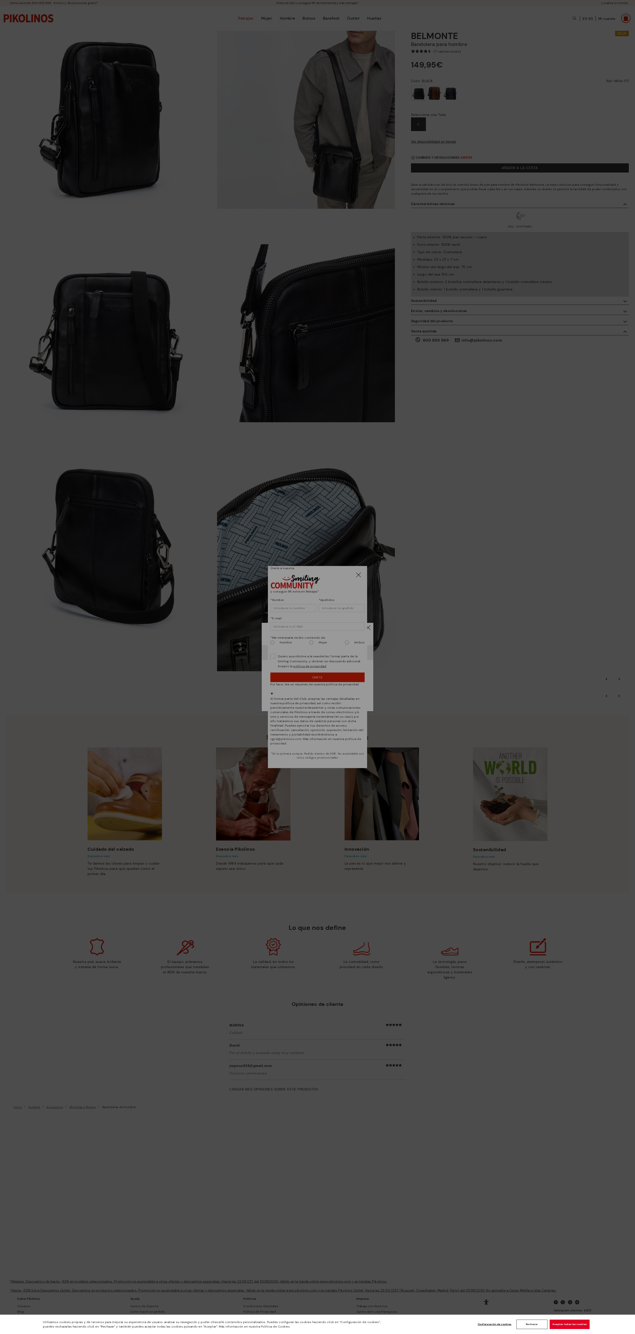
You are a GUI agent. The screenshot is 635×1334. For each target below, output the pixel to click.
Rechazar (532, 1324)
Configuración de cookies (494, 1324)
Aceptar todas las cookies (569, 1324)
